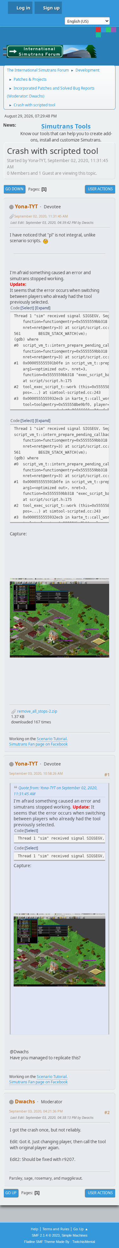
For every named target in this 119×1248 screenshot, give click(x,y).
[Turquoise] (98, 34)
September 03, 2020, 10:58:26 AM (36, 773)
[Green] (108, 29)
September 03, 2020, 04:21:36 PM (36, 1111)
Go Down (14, 188)
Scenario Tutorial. (52, 738)
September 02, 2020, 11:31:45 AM (41, 216)
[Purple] (113, 29)
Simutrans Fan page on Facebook (38, 744)
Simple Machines (75, 1235)
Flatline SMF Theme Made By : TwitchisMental (59, 1242)
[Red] (98, 29)
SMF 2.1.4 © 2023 (46, 1235)
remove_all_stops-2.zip (36, 711)
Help (34, 1228)
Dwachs (36, 96)
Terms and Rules (56, 1228)
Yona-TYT (26, 206)
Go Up (11, 1192)
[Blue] (103, 29)
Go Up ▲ (80, 1228)
